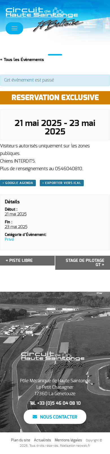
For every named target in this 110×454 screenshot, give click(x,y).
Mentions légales (68, 440)
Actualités (42, 440)
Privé (9, 240)
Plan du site (20, 440)
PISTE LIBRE (19, 261)
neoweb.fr (83, 445)
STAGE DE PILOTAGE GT (85, 263)
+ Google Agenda (18, 183)
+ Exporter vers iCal (61, 183)
